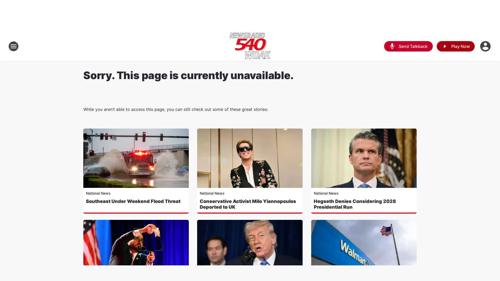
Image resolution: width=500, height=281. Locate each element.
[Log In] (486, 46)
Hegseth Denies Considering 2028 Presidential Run (355, 204)
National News (98, 193)
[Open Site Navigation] (13, 46)
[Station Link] (250, 46)
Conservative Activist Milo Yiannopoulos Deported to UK (248, 204)
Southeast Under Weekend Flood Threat (133, 201)
